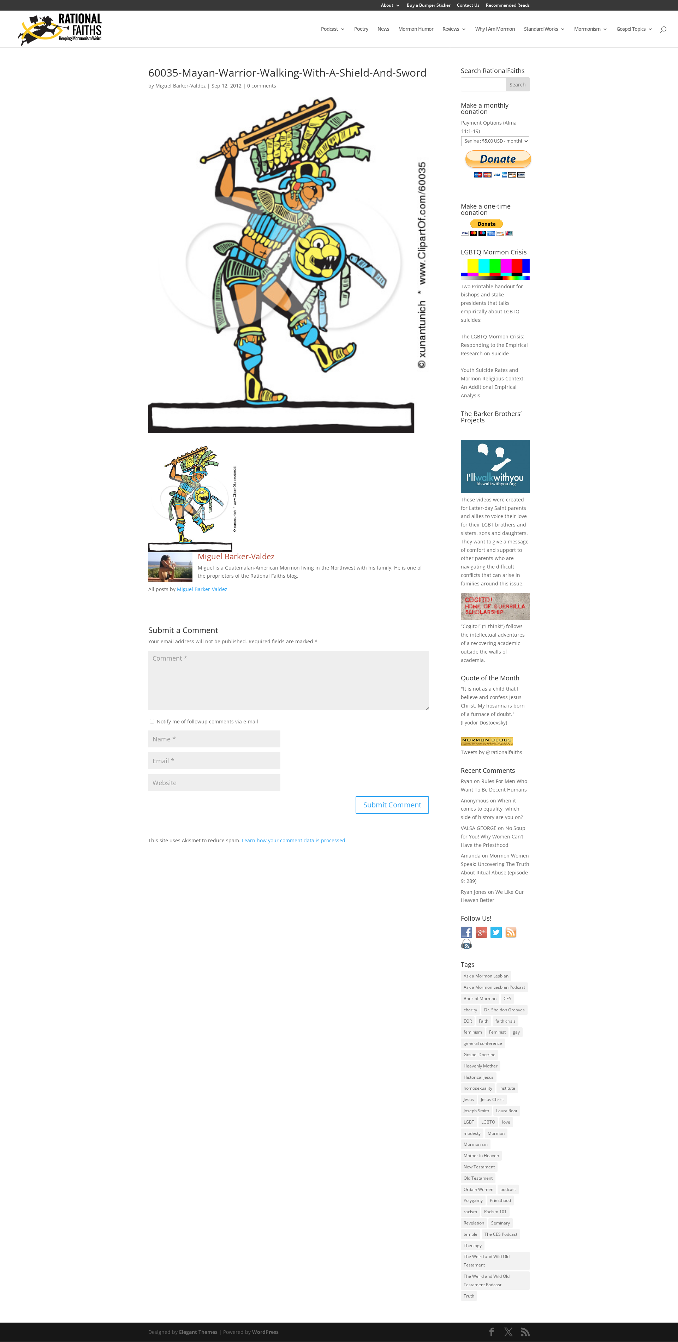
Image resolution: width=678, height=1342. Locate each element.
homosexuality (478, 1088)
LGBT (488, 524)
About (387, 5)
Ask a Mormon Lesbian (486, 976)
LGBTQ (488, 1122)
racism (470, 1212)
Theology (473, 1245)
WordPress (265, 1332)
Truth (469, 1296)
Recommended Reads (508, 5)
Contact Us (468, 5)
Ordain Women (478, 1189)
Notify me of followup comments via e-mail (207, 721)
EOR (468, 1021)
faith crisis (505, 1021)
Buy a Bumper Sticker (429, 5)
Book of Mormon (480, 998)
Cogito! (471, 626)
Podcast (329, 29)
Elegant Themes (198, 1332)
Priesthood (500, 1200)
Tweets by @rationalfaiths (491, 752)
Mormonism (587, 29)
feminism (473, 1032)
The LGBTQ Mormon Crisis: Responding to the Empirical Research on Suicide (494, 345)
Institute (507, 1088)
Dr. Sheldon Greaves (504, 1010)
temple (470, 1234)
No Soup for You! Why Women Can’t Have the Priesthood (493, 836)
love (506, 1122)
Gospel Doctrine (479, 1055)
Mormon (496, 1133)
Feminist (497, 1032)
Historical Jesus (479, 1077)
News (383, 29)
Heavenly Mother (481, 1066)
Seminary (500, 1223)
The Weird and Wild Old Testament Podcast (487, 1280)
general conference (483, 1043)
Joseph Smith (476, 1111)
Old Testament (478, 1178)
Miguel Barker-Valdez (180, 85)
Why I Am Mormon (495, 29)
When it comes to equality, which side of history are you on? (492, 809)
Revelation (474, 1223)
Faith (483, 1021)
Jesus (469, 1099)
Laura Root (506, 1111)
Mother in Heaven (481, 1156)
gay (516, 1032)
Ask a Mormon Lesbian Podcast (494, 987)
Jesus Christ (492, 1099)
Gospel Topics (631, 29)
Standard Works (541, 29)
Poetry (361, 29)
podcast (508, 1189)
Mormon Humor (415, 29)
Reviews (450, 29)
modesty (472, 1133)
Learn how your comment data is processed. (294, 840)
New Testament (479, 1167)
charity (470, 1010)
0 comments (261, 85)
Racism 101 (495, 1212)
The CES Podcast (500, 1234)
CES (507, 998)
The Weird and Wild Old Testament (487, 1260)
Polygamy (473, 1200)
